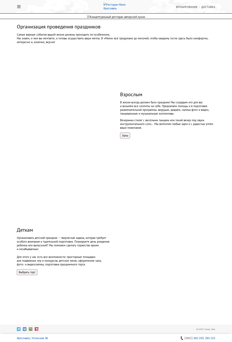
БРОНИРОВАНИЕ (187, 7)
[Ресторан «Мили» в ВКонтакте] (24, 329)
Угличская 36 (32, 338)
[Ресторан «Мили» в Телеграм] (19, 329)
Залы (125, 135)
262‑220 (198, 338)
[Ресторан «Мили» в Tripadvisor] (30, 329)
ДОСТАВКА (208, 7)
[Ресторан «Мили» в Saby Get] (36, 329)
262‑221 (210, 338)
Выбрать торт (27, 272)
